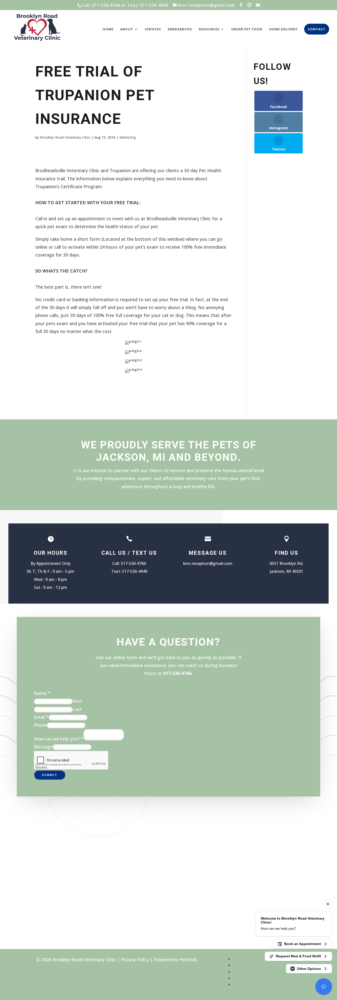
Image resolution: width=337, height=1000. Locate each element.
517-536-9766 (133, 563)
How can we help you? (58, 739)
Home (108, 29)
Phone (40, 725)
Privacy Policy (135, 960)
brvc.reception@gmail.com (207, 563)
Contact (316, 29)
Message (43, 747)
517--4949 (134, 571)
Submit (49, 775)
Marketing (127, 137)
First (77, 701)
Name (42, 693)
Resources (209, 29)
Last (77, 709)
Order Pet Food (246, 29)
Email (41, 717)
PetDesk (188, 960)
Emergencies (180, 29)
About (126, 29)
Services (153, 29)
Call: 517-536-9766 (101, 5)
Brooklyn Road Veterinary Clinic (65, 137)
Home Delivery (283, 29)
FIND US (286, 553)
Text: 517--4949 (147, 5)
